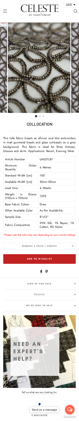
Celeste (39, 294)
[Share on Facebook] (41, 271)
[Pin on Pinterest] (46, 271)
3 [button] (43, 116)
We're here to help (39, 305)
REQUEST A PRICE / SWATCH (39, 246)
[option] (39, 68)
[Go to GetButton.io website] (70, 417)
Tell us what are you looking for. (39, 392)
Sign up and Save (39, 283)
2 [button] (40, 116)
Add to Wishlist (39, 258)
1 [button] (36, 116)
